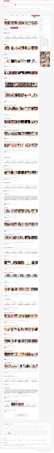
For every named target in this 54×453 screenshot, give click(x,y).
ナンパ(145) (41, 43)
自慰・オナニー (34, 433)
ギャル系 (34, 427)
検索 (15, 4)
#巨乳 (8, 177)
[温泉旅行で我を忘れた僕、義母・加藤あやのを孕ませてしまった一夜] (49, 58)
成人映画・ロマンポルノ (36, 431)
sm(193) (41, 44)
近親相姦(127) (23, 444)
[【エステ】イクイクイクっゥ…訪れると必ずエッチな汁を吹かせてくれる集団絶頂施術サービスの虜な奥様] (46, 65)
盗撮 (19, 433)
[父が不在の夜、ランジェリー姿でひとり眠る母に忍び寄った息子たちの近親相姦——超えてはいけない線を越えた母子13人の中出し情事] (49, 65)
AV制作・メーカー (30, 434)
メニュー (49, 1)
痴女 (12, 433)
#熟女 (5, 113)
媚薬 (23, 431)
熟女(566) (29, 444)
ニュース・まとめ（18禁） (27, 440)
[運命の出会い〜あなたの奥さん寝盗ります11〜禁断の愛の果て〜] (41, 60)
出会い (15, 440)
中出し (39, 430)
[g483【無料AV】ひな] (43, 63)
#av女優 (22, 242)
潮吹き (6, 433)
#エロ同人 (14, 242)
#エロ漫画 (5, 242)
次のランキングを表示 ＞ (21, 415)
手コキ (41, 431)
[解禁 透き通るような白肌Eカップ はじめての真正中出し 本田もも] (49, 60)
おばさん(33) (35, 444)
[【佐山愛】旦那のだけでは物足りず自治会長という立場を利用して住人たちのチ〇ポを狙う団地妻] (43, 53)
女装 (20, 431)
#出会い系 (7, 267)
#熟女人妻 (22, 267)
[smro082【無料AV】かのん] (49, 63)
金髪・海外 (10, 434)
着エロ (22, 433)
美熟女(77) (48, 39)
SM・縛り (15, 8)
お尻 (27, 8)
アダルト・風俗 (20, 440)
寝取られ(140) (32, 444)
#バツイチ (25, 267)
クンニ (38, 427)
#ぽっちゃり (18, 177)
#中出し (13, 409)
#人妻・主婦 (19, 267)
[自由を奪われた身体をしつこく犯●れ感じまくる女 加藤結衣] (41, 65)
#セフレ (17, 267)
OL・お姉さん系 (10, 8)
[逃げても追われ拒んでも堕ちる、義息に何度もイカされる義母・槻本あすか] (43, 58)
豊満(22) (24, 445)
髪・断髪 (19, 434)
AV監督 (44, 434)
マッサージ (12, 430)
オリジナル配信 (23, 427)
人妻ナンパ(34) (15, 445)
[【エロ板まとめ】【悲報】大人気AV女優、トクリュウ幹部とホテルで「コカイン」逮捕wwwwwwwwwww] (43, 55)
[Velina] (46, 58)
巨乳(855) (47, 43)
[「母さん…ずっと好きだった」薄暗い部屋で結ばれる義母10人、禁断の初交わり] (49, 53)
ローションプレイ (34, 430)
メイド (17, 430)
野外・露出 (6, 434)
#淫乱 (8, 307)
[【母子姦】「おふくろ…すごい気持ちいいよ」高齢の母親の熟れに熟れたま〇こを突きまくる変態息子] (49, 55)
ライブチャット (21, 430)
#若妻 (13, 307)
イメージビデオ (13, 427)
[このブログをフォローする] (14, 29)
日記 (39, 440)
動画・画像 (6, 440)
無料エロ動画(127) (42, 38)
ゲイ (41, 427)
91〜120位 (19, 418)
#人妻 (6, 113)
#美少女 (9, 242)
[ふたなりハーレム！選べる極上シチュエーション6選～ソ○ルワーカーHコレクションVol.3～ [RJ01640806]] (46, 63)
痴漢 (16, 433)
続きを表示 (45, 68)
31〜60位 (12, 418)
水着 (48, 431)
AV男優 (40, 434)
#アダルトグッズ (26, 242)
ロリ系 (29, 430)
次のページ (26, 418)
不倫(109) (44, 43)
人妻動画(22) (47, 44)
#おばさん (12, 177)
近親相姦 (44, 433)
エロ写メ (18, 427)
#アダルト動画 (17, 242)
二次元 (11, 440)
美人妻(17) (26, 444)
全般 (8, 431)
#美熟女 (8, 202)
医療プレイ (16, 431)
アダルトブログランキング (7, 1)
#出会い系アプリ (14, 267)
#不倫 (10, 307)
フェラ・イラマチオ (7, 430)
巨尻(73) (18, 445)
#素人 (10, 177)
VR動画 (19, 8)
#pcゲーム (30, 242)
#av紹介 (20, 242)
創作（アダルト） (34, 440)
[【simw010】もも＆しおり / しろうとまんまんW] (46, 60)
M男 (5, 8)
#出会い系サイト (10, 267)
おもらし (23, 8)
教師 (45, 431)
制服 (12, 431)
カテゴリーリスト (47, 6)
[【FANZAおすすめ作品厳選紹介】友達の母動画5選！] (41, 53)
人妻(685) (45, 39)
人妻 (46, 430)
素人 (29, 433)
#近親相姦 (16, 307)
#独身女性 (27, 267)
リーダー (44, 1)
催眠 (5, 431)
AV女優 (36, 434)
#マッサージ (15, 177)
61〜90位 (16, 418)
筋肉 (26, 433)
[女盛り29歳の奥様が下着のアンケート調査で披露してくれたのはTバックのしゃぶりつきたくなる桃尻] (46, 53)
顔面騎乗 (15, 434)
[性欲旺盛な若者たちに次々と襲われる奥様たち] (41, 55)
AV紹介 (47, 434)
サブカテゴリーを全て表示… (37, 8)
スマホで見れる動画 (24, 434)
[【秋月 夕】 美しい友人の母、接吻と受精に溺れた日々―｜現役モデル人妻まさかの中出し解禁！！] (46, 55)
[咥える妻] (43, 60)
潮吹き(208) (39, 444)
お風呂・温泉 (31, 8)
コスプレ (44, 427)
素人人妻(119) (44, 44)
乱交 (43, 430)
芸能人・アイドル (39, 433)
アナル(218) (46, 38)
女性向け (43, 440)
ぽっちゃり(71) (41, 39)
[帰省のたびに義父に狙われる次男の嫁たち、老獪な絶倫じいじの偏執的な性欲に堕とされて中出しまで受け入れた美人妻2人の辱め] (43, 65)
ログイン (47, 1)
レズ (26, 430)
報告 (16, 29)
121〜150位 (22, 418)
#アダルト (12, 242)
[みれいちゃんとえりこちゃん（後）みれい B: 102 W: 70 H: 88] (41, 63)
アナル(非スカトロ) (7, 427)
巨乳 (30, 431)
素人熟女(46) (21, 445)
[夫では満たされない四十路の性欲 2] (41, 58)
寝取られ (26, 431)
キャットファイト (29, 427)
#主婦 (18, 307)
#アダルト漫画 (32, 242)
